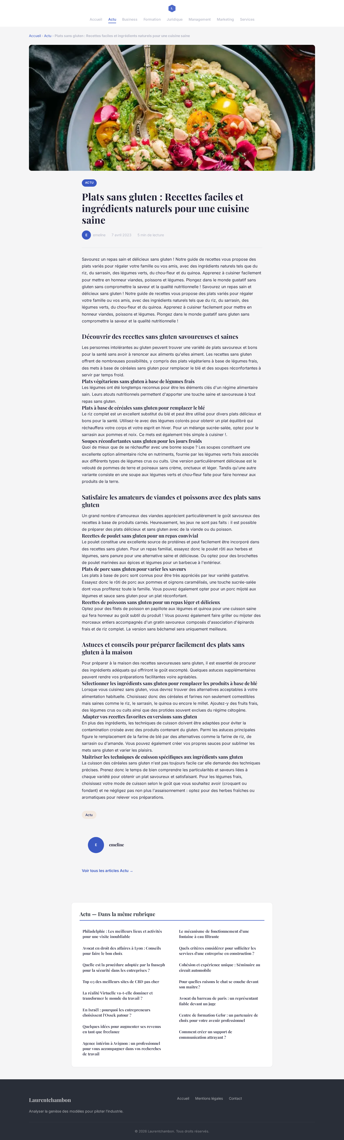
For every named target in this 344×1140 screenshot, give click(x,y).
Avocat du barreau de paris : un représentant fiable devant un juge (218, 1001)
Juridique (175, 19)
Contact (235, 1098)
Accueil (96, 19)
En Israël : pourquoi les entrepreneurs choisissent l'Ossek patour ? (116, 1012)
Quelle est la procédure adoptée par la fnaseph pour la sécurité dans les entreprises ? (124, 967)
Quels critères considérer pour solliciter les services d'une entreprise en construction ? (217, 951)
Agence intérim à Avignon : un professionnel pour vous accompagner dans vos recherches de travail (122, 1049)
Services (247, 19)
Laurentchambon (50, 1099)
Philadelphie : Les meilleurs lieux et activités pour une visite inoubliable (122, 934)
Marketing (225, 19)
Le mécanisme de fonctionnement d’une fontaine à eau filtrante (214, 934)
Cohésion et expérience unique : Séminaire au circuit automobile (219, 967)
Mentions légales (209, 1098)
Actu (112, 19)
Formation (152, 19)
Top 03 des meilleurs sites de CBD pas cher (121, 981)
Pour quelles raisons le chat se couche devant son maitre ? (218, 984)
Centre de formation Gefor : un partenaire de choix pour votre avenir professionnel (218, 1018)
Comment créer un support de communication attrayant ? (205, 1034)
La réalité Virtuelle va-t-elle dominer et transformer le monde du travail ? (118, 995)
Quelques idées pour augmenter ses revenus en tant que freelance (122, 1029)
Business (129, 19)
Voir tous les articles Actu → (107, 870)
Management (200, 19)
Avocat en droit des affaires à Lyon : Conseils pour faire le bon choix (122, 951)
